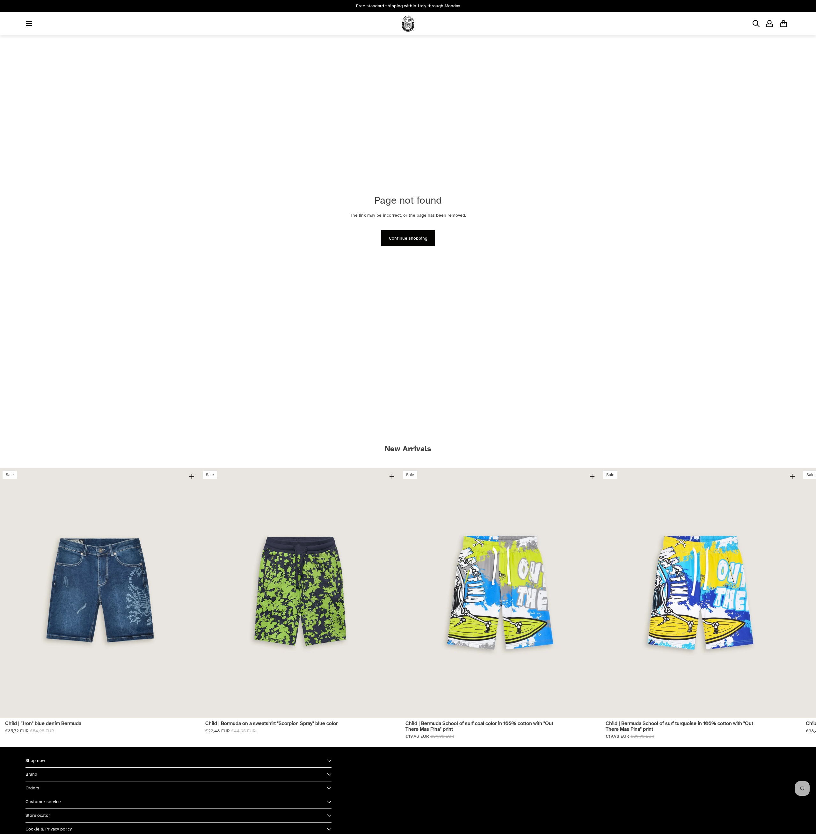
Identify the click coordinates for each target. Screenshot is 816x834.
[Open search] (756, 24)
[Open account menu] (769, 24)
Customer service (43, 801)
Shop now (35, 760)
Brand (31, 774)
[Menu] (29, 23)
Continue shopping (408, 238)
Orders (32, 788)
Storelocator (38, 815)
